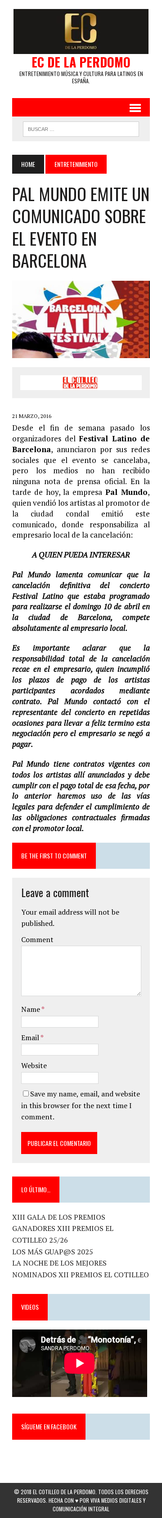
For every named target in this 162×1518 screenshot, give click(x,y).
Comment (37, 939)
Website (34, 1065)
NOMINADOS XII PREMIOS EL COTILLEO (80, 1275)
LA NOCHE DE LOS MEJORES (59, 1263)
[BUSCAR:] (81, 127)
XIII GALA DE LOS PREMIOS (58, 1217)
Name (31, 1009)
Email (30, 1037)
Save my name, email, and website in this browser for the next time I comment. (80, 1105)
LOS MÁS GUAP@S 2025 (52, 1252)
